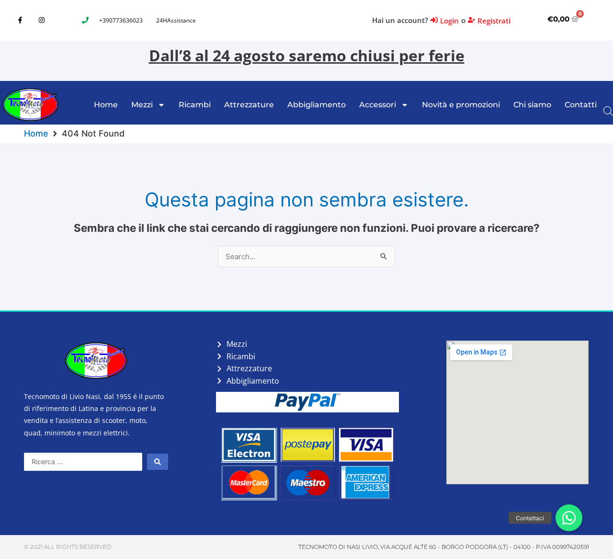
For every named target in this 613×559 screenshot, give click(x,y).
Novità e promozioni (461, 104)
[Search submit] (157, 462)
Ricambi (195, 104)
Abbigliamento (316, 104)
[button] (569, 517)
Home (106, 104)
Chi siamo (532, 104)
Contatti (581, 104)
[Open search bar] (608, 110)
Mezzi (142, 104)
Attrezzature (249, 104)
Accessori (377, 104)
